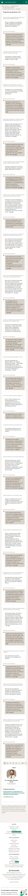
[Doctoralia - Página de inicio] (2, 2)
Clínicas (14, 842)
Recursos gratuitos (14, 863)
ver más (9, 44)
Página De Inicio (5, 6)
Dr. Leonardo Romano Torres (11, 781)
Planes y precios (14, 857)
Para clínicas (14, 860)
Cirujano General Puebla (8, 7)
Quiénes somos (14, 828)
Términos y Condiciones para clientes (14, 865)
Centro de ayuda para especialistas (14, 866)
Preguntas (18, 9)
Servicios (14, 845)
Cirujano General (14, 6)
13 (22, 763)
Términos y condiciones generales (14, 833)
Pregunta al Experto (14, 843)
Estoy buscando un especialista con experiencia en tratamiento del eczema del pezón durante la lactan (13, 793)
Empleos (14, 831)
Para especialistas (14, 858)
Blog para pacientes (14, 851)
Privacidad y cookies (14, 827)
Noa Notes (13, 861)
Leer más (15, 894)
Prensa (14, 835)
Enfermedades (14, 846)
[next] (25, 763)
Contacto (14, 830)
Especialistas (14, 840)
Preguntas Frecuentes (14, 848)
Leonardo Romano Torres (8, 9)
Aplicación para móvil (14, 850)
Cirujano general (11, 783)
